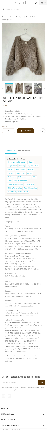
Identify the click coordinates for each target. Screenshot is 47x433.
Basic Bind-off (20, 169)
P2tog (34, 177)
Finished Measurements (15, 184)
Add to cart (25, 131)
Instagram (9, 396)
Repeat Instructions (30, 188)
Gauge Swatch (12, 166)
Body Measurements (20, 181)
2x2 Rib (29, 173)
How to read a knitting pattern (17, 162)
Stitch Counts (29, 184)
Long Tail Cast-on (32, 166)
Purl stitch (11, 173)
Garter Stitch (21, 173)
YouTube (3, 396)
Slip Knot (10, 169)
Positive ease (12, 177)
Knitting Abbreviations (15, 188)
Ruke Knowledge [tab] (24, 150)
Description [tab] (11, 150)
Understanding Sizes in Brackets (18, 192)
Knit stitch (30, 169)
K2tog (9, 181)
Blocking (22, 166)
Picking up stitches (24, 177)
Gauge (31, 162)
